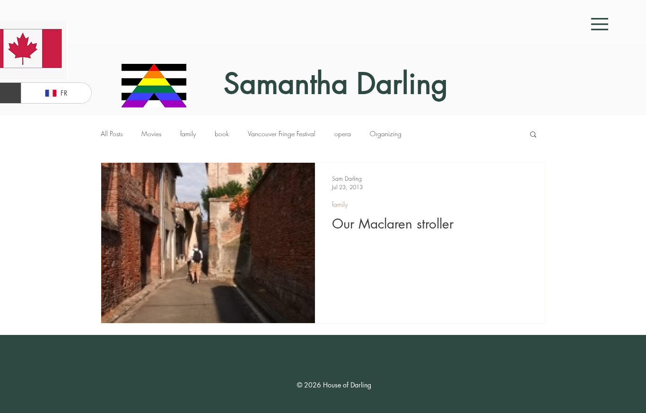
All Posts (111, 133)
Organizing (386, 133)
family (188, 133)
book (222, 133)
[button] (599, 24)
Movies (151, 133)
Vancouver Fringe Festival (281, 133)
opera (342, 133)
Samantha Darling (336, 83)
